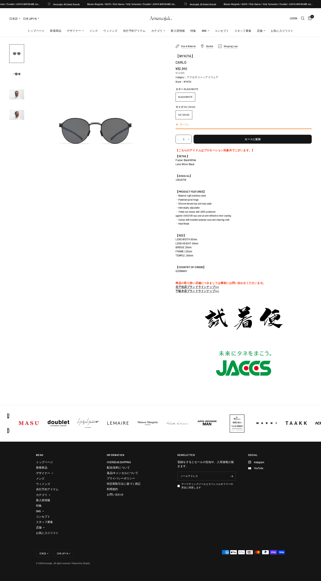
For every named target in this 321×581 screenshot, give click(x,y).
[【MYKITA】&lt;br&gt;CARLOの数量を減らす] (178, 139)
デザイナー (74, 31)
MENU (39, 455)
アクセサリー (195, 77)
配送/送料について (118, 467)
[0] (309, 18)
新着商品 (55, 31)
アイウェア (211, 77)
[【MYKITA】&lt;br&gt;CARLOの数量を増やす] (189, 139)
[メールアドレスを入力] (232, 476)
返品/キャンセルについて (122, 473)
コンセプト (222, 31)
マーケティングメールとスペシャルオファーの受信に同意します (207, 485)
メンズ (93, 31)
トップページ (35, 31)
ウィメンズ (110, 31)
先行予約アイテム (134, 31)
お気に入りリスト (282, 31)
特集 (193, 31)
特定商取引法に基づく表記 (124, 484)
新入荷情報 (178, 31)
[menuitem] (36, 31)
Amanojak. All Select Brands (59, 4)
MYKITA (187, 81)
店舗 (259, 31)
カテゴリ (157, 31)
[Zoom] (156, 52)
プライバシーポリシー (121, 478)
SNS (204, 31)
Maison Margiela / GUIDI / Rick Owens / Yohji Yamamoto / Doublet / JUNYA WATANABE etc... (124, 4)
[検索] (302, 18)
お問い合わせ (115, 494)
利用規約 (112, 489)
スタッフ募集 (242, 31)
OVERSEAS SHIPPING (119, 462)
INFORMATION (115, 455)
